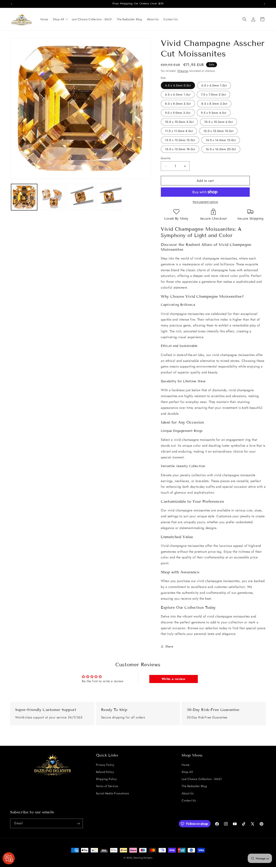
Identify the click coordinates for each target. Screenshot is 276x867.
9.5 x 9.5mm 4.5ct (213, 113)
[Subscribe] (78, 823)
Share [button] (169, 646)
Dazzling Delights (143, 857)
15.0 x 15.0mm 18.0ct (180, 149)
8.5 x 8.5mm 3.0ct (214, 104)
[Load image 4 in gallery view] (109, 197)
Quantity (166, 158)
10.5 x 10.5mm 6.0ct (218, 122)
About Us (188, 793)
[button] (60, 19)
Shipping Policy (106, 779)
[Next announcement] (264, 4)
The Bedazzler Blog (194, 786)
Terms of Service (107, 786)
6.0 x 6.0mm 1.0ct (214, 85)
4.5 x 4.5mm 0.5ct (178, 85)
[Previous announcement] (11, 4)
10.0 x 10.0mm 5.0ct (179, 122)
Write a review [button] (173, 679)
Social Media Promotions (112, 793)
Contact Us (189, 800)
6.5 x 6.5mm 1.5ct (177, 94)
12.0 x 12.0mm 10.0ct (218, 131)
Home (185, 765)
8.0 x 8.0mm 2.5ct (178, 104)
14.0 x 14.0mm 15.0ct (221, 140)
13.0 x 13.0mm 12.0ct (180, 140)
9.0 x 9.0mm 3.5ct (177, 113)
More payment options (205, 202)
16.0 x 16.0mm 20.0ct (221, 149)
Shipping (182, 71)
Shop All (187, 772)
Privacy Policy (105, 765)
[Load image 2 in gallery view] (52, 197)
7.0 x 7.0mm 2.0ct (213, 94)
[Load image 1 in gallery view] (24, 197)
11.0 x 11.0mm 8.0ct (179, 131)
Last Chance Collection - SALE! (202, 779)
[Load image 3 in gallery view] (80, 197)
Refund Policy (105, 772)
